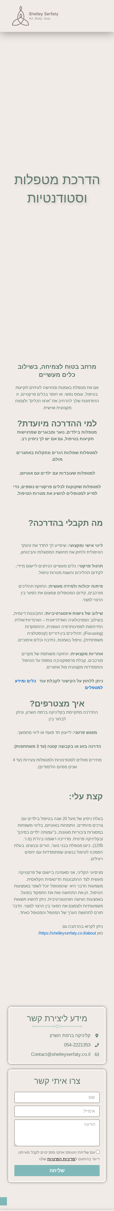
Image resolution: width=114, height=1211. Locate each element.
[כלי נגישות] (3, 1201)
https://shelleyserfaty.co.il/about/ (67, 933)
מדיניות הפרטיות (61, 1159)
